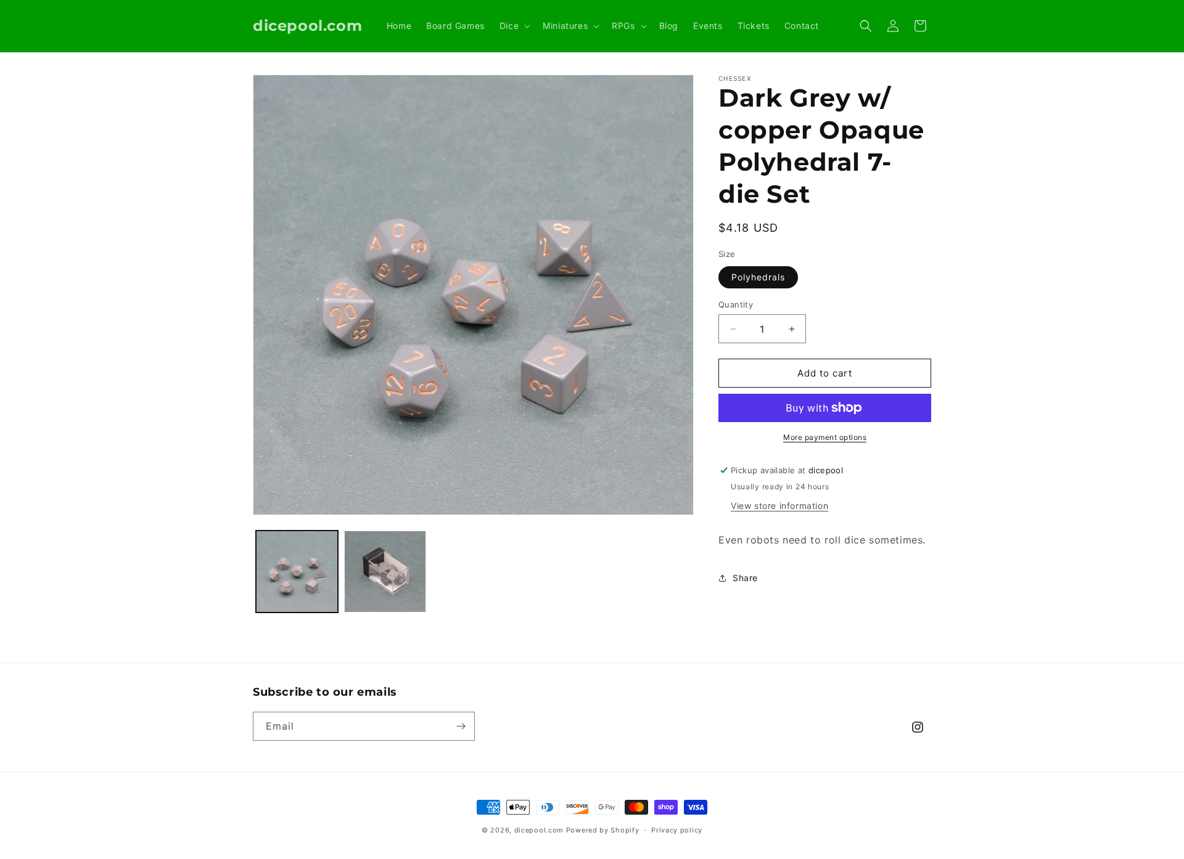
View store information (779, 505)
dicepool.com (539, 830)
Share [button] (745, 577)
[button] (513, 26)
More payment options (824, 437)
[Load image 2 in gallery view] (385, 572)
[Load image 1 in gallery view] (297, 572)
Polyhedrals (758, 277)
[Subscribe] (460, 726)
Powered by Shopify (602, 830)
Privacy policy (676, 830)
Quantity (735, 304)
